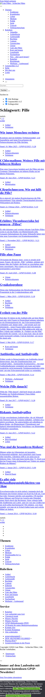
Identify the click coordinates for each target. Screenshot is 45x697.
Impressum (10, 654)
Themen (8, 10)
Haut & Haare (10, 474)
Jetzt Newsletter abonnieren (11, 677)
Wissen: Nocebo (11, 621)
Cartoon (13, 41)
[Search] (9, 90)
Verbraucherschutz (17, 28)
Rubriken (8, 30)
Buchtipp (13, 39)
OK (15, 689)
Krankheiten (15, 14)
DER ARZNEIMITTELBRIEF (17, 638)
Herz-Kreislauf (11, 439)
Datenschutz (11, 656)
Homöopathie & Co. (13, 555)
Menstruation (10, 184)
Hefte (7, 68)
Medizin (13, 19)
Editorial (8, 586)
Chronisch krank (11, 616)
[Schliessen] (1, 660)
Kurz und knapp (16, 50)
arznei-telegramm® (12, 636)
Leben (12, 16)
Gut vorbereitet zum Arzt (15, 614)
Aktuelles (14, 32)
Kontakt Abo (10, 627)
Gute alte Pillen (16, 48)
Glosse (12, 46)
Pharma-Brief (10, 641)
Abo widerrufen (11, 632)
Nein (19, 689)
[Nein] (41, 689)
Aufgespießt (15, 37)
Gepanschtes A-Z (12, 66)
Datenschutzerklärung (31, 689)
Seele (12, 23)
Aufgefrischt (15, 34)
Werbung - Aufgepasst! (14, 379)
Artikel (7, 125)
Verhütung (9, 127)
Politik (12, 21)
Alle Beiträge (13, 99)
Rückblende (15, 61)
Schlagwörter (13, 104)
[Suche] (6, 81)
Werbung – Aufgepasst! (19, 63)
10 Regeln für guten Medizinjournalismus (21, 625)
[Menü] (1, 6)
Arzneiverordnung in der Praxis (17, 643)
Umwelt (13, 25)
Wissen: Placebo (11, 618)
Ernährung (14, 12)
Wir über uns (10, 70)
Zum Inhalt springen (8, 1)
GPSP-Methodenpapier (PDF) (17, 623)
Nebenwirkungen (12, 153)
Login (7, 72)
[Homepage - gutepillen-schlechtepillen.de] (12, 3)
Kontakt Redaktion (12, 630)
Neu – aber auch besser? (19, 57)
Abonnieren (9, 79)
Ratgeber (13, 59)
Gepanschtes (15, 43)
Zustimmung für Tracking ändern (18, 696)
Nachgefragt (15, 55)
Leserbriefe (14, 52)
